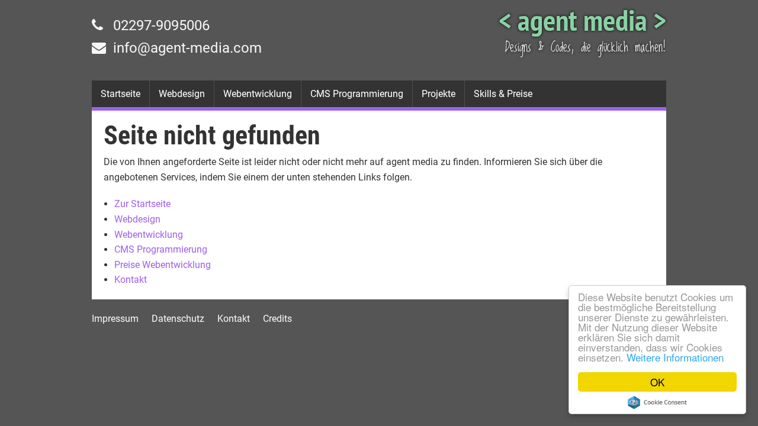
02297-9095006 (160, 25)
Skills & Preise (503, 93)
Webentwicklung (257, 93)
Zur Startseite (142, 203)
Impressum (115, 318)
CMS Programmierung (356, 93)
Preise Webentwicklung (162, 264)
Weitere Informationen (675, 357)
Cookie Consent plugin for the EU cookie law (657, 402)
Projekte (438, 93)
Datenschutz (178, 318)
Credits (277, 318)
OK (657, 382)
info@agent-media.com (186, 48)
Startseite (120, 93)
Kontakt (130, 279)
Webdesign (182, 93)
